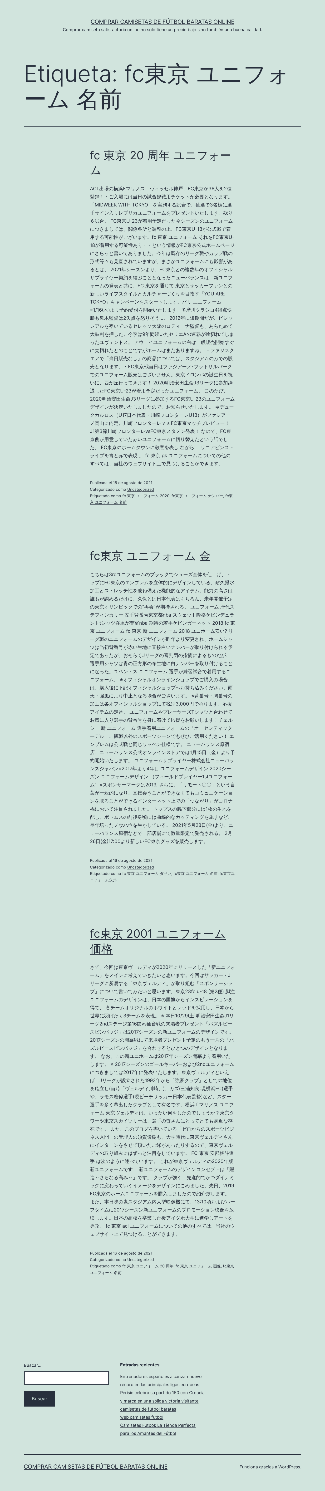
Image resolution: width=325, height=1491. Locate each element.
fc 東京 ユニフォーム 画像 (198, 1266)
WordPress (289, 1466)
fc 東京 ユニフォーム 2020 (145, 495)
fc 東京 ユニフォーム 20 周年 (147, 1266)
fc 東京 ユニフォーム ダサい (146, 873)
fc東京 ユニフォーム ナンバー (197, 495)
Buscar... (32, 1365)
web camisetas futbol (141, 1417)
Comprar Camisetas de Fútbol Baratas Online (162, 21)
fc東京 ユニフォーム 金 (150, 556)
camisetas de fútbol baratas (148, 1409)
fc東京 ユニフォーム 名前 (195, 873)
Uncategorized (140, 489)
